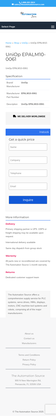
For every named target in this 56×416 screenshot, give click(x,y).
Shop (16, 43)
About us (29, 333)
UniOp (25, 43)
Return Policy (29, 360)
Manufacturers (29, 343)
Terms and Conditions (29, 355)
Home (9, 43)
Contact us (29, 338)
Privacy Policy (29, 364)
